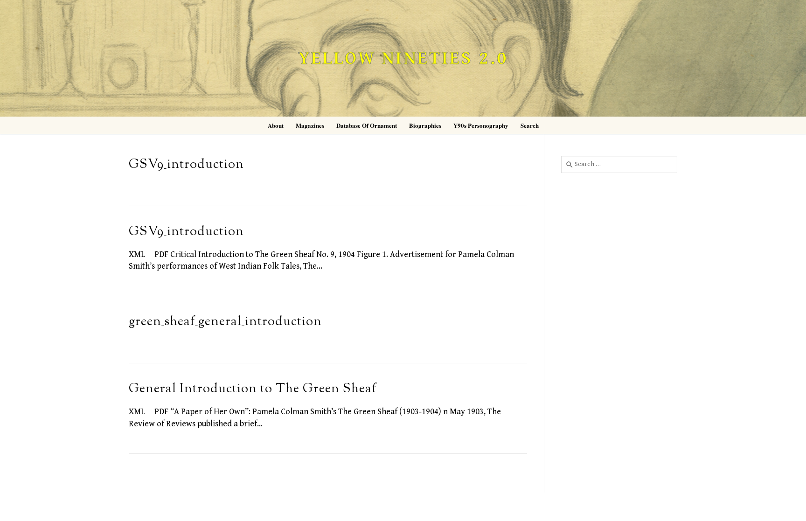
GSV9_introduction (186, 165)
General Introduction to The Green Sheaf (253, 389)
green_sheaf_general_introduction (225, 322)
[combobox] (619, 164)
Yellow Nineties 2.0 (403, 58)
